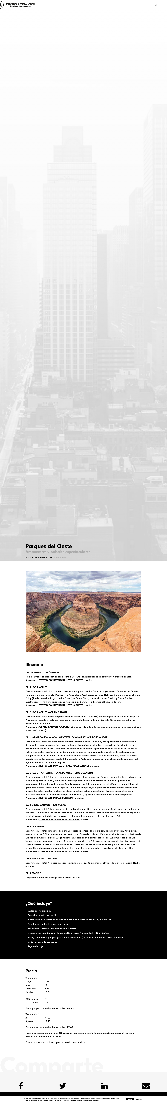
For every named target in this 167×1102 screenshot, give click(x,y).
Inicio (28, 557)
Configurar (139, 1099)
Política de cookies (105, 1098)
